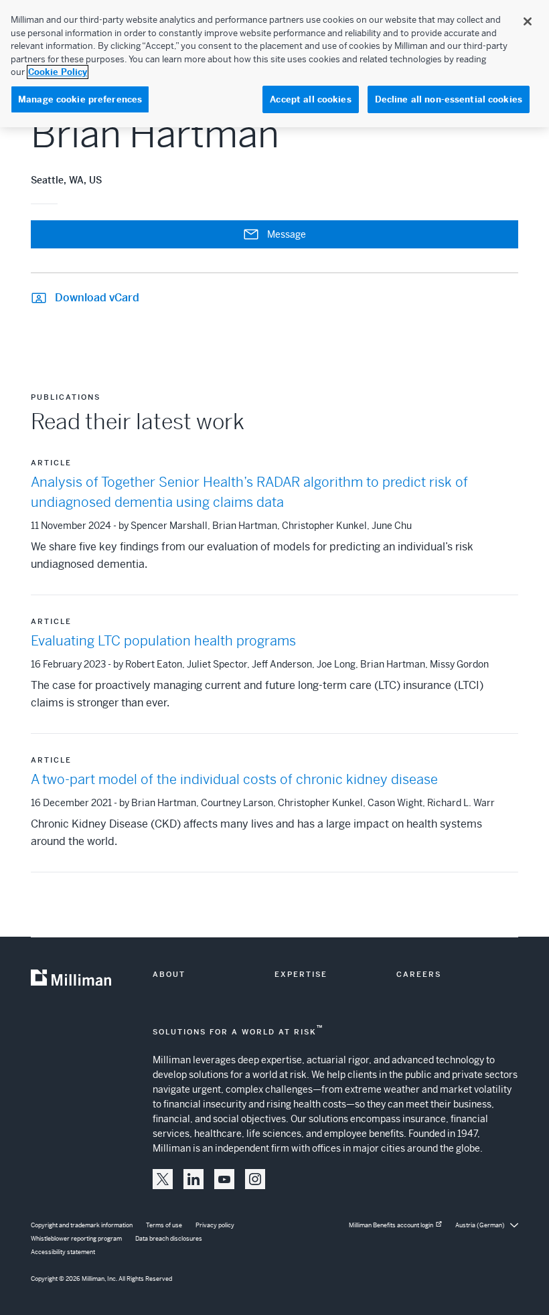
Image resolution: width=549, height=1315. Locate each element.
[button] (163, 1179)
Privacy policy (214, 1225)
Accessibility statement (63, 1252)
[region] (274, 63)
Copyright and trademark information (82, 1225)
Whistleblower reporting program (76, 1239)
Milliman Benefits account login (391, 1225)
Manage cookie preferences (80, 99)
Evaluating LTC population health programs (163, 641)
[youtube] (224, 1179)
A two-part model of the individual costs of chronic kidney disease (234, 779)
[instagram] (255, 1179)
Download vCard (97, 298)
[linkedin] (193, 1179)
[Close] (527, 21)
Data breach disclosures (168, 1239)
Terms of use (164, 1225)
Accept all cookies (310, 99)
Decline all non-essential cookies (448, 99)
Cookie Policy (57, 72)
